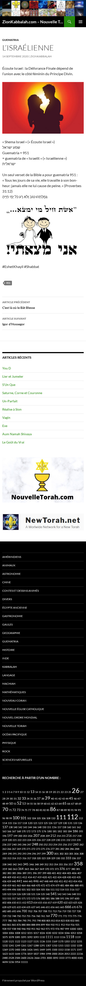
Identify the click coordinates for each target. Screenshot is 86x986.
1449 (42, 949)
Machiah (8, 683)
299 (44, 853)
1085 (17, 937)
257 (70, 844)
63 (56, 803)
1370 (11, 949)
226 (39, 839)
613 (30, 902)
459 (9, 885)
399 (44, 873)
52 (19, 803)
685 (9, 911)
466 (28, 885)
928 (4, 928)
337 (79, 858)
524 (14, 894)
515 (67, 889)
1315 (61, 945)
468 (33, 885)
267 (14, 848)
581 (48, 898)
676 (79, 907)
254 (55, 844)
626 (80, 902)
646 (43, 907)
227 (44, 839)
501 (24, 889)
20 (54, 792)
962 (38, 928)
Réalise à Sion (12, 409)
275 (43, 848)
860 (4, 924)
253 (50, 844)
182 (59, 831)
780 (10, 920)
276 (48, 848)
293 (24, 853)
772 (65, 915)
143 (25, 827)
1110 (42, 937)
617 (50, 902)
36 (34, 798)
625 (75, 902)
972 (52, 928)
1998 (48, 953)
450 (56, 881)
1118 (70, 937)
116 (15, 823)
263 (4, 848)
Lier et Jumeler (12, 376)
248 (35, 844)
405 (69, 873)
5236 (11, 961)
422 (55, 877)
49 (7, 803)
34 (28, 798)
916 (72, 924)
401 (54, 873)
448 (46, 881)
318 (34, 858)
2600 (23, 957)
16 (43, 791)
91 (72, 809)
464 (24, 885)
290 (10, 853)
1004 (5, 932)
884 (28, 924)
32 (19, 798)
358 (78, 863)
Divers (7, 599)
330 (58, 858)
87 (58, 810)
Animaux (8, 565)
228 (48, 839)
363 (15, 869)
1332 (73, 945)
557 (14, 898)
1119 (77, 937)
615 (40, 902)
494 (9, 889)
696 (19, 911)
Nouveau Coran (14, 700)
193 (81, 831)
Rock (6, 751)
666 (68, 906)
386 (19, 873)
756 (33, 915)
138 (10, 827)
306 (76, 853)
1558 (67, 949)
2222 (73, 953)
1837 (36, 953)
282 (62, 848)
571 (24, 898)
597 (72, 898)
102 (29, 818)
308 (81, 853)
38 (42, 798)
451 (61, 881)
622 (66, 902)
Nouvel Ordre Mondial (19, 717)
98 (7, 818)
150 (44, 827)
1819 (30, 953)
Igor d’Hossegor (14, 321)
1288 (36, 945)
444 (25, 881)
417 (35, 877)
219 (4, 840)
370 (47, 868)
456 (80, 881)
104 (34, 818)
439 (9, 881)
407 (79, 873)
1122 (17, 941)
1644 (17, 953)
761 (43, 915)
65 (64, 803)
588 (57, 898)
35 (31, 798)
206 (30, 836)
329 (53, 858)
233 (73, 839)
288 (77, 848)
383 (9, 873)
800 (44, 920)
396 (35, 873)
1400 (17, 949)
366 (32, 868)
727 (74, 911)
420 (44, 877)
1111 (49, 937)
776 (79, 915)
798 (39, 920)
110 (53, 818)
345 (25, 864)
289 (4, 853)
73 (18, 810)
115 (10, 823)
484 (67, 885)
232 (68, 839)
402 (59, 873)
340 (9, 864)
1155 (48, 941)
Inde (5, 658)
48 (3, 803)
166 (9, 831)
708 (45, 911)
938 (14, 928)
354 (56, 864)
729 (4, 915)
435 (79, 877)
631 (14, 907)
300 (49, 853)
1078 (11, 937)
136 (80, 823)
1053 (73, 932)
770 (53, 915)
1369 (5, 949)
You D (6, 368)
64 (60, 803)
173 (33, 831)
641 (38, 907)
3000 (49, 957)
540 (48, 894)
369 (41, 869)
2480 (5, 957)
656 (52, 907)
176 (44, 831)
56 (34, 803)
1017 (36, 932)
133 (75, 823)
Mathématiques (14, 692)
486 (72, 885)
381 (78, 868)
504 (38, 889)
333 (68, 858)
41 (56, 798)
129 (60, 823)
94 (75, 809)
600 (77, 898)
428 (64, 877)
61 (48, 803)
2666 (37, 957)
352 (46, 864)
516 (72, 889)
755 (28, 915)
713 (55, 911)
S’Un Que (8, 385)
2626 (30, 957)
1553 (61, 949)
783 (15, 920)
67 (72, 803)
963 (43, 928)
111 (61, 817)
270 (24, 848)
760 (38, 915)
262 (81, 844)
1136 (42, 941)
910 (52, 924)
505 (43, 889)
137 (5, 827)
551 (79, 894)
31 (15, 798)
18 (46, 791)
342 (15, 864)
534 (38, 894)
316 (24, 858)
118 (24, 823)
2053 (67, 953)
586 (52, 898)
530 (28, 894)
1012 (23, 932)
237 (9, 844)
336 (74, 858)
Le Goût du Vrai (13, 442)
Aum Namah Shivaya (17, 434)
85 (48, 809)
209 (48, 835)
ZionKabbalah (41, 56)
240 (14, 844)
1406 (23, 949)
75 (26, 809)
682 (4, 911)
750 (19, 915)
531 (33, 894)
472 (43, 885)
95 (79, 810)
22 (62, 792)
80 (37, 810)
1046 (67, 932)
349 (41, 864)
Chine (6, 582)
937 (9, 928)
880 (24, 924)
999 (67, 928)
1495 (48, 949)
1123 (23, 941)
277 (52, 848)
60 (45, 803)
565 (19, 898)
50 (11, 803)
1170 (61, 941)
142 (20, 827)
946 (24, 928)
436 (4, 881)
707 (40, 911)
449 (51, 881)
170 (24, 831)
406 (74, 873)
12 (28, 791)
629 (9, 907)
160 (69, 827)
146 (35, 827)
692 (14, 911)
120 (30, 823)
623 (70, 902)
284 (67, 848)
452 (66, 881)
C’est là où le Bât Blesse (18, 305)
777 (4, 920)
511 (52, 889)
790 (24, 920)
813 (53, 920)
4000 (74, 957)
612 (24, 902)
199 (15, 835)
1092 (30, 937)
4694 (5, 961)
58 (38, 803)
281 (57, 848)
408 (4, 877)
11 (24, 791)
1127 (30, 941)
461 (14, 885)
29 (7, 798)
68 (76, 803)
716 (59, 911)
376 (62, 869)
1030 (48, 932)
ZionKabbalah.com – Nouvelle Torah (33, 21)
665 (62, 907)
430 (69, 877)
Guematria (10, 40)
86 (53, 809)
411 (19, 877)
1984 (42, 953)
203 (25, 835)
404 (64, 873)
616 (45, 902)
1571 (73, 949)
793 (34, 920)
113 (81, 818)
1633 (11, 953)
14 (36, 791)
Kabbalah (9, 666)
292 (19, 853)
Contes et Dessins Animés (20, 590)
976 (57, 928)
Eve (4, 426)
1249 (17, 945)
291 (15, 853)
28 (4, 798)
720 (69, 911)
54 (28, 803)
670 (74, 907)
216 (69, 836)
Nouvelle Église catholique (23, 709)
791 (29, 920)
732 (9, 915)
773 (70, 915)
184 (70, 831)
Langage (8, 675)
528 (24, 894)
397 (39, 873)
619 (55, 902)
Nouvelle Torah (14, 726)
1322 (67, 945)
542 (59, 894)
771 (60, 915)
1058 (79, 932)
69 (79, 803)
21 (58, 792)
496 (14, 889)
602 (4, 902)
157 (59, 827)
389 (24, 873)
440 (14, 881)
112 (72, 817)
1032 (54, 932)
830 (68, 920)
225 (34, 839)
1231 (79, 941)
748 (14, 915)
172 (28, 831)
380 (73, 868)
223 (24, 839)
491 (81, 885)
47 (78, 798)
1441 (36, 949)
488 (77, 885)
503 (33, 889)
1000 (73, 928)
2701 (43, 957)
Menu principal (80, 21)
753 (24, 915)
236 (4, 844)
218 (79, 835)
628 (4, 907)
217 (74, 835)
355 (61, 864)
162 (79, 827)
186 (75, 831)
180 (49, 831)
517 (77, 889)
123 (40, 823)
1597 (79, 949)
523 (9, 894)
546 (69, 894)
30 (11, 798)
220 (10, 839)
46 (75, 798)
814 (58, 920)
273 (38, 848)
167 (14, 831)
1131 (36, 941)
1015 (30, 932)
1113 (56, 937)
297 (39, 853)
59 (41, 803)
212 (53, 836)
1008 (17, 932)
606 (9, 902)
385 (14, 873)
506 (48, 889)
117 (19, 823)
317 (29, 858)
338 (4, 864)
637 (33, 907)
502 (28, 889)
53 (24, 803)
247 (29, 844)
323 (44, 858)
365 (26, 869)
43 (63, 798)
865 (14, 924)
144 (30, 827)
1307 (48, 945)
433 (74, 877)
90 (68, 809)
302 (61, 853)
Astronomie (11, 573)
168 (19, 831)
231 (63, 839)
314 (14, 858)
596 (67, 898)
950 (28, 928)
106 (44, 818)
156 (54, 827)
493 (4, 889)
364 (21, 869)
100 (16, 817)
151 (49, 827)
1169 (54, 941)
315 (19, 858)
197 (10, 836)
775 (74, 915)
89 (65, 809)
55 (31, 803)
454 (75, 881)
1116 (62, 937)
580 (43, 898)
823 (63, 920)
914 (68, 924)
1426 (30, 949)
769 (48, 915)
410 (14, 877)
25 (69, 791)
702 (30, 911)
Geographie (11, 633)
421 (50, 877)
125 (46, 823)
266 (9, 848)
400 (49, 873)
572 (28, 898)
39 (47, 797)
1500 (54, 949)
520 (4, 894)
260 (76, 844)
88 (62, 809)
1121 (11, 941)
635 (28, 907)
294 (29, 853)
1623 (5, 953)
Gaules (7, 624)
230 (58, 839)
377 (68, 869)
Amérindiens (11, 557)
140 (15, 827)
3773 (68, 957)
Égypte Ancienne (14, 607)
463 (19, 885)
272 (33, 848)
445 (30, 881)
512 (57, 889)
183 (65, 831)
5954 (17, 961)
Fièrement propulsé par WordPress (23, 980)
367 (37, 868)
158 (64, 827)
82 (44, 809)
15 (40, 791)
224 (29, 839)
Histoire (8, 650)
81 (41, 809)
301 (56, 853)
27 (81, 792)
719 (64, 911)
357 (70, 864)
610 (14, 902)
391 (29, 873)
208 (42, 835)
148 (39, 827)
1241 (11, 945)
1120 (5, 941)
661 (57, 907)
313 (9, 858)
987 (62, 928)
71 (10, 809)
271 (28, 848)
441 (19, 881)
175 (39, 831)
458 (4, 885)
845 (77, 920)
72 (14, 810)
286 (72, 848)
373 (57, 868)
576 (38, 898)
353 (51, 864)
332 (63, 858)
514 (62, 889)
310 (4, 858)
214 (59, 835)
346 (31, 864)
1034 (61, 932)
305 (71, 853)
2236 (80, 953)
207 (36, 835)
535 (43, 894)
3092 (55, 957)
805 (48, 920)
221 (15, 839)
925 (77, 924)
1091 (23, 937)
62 (52, 803)
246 (24, 844)
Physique (9, 743)
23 (66, 792)
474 (52, 885)
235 (79, 839)
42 (59, 798)
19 (50, 791)
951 (8, 282)
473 (48, 885)
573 (33, 898)
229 (53, 839)
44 (67, 798)
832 (72, 920)
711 (50, 911)
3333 (61, 957)
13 (32, 791)
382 (4, 873)
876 (19, 924)
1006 (11, 932)
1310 (54, 945)
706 (35, 911)
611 (19, 902)
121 (35, 823)
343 (19, 864)
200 (20, 835)
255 (60, 844)
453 (70, 881)
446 (36, 881)
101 (23, 818)
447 (41, 881)
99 (10, 818)
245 (19, 844)
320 (39, 858)
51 (15, 803)
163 (4, 831)
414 (30, 877)
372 (52, 868)
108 (48, 818)
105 (39, 818)
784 (19, 920)
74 (22, 809)
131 (70, 823)
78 (33, 810)
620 (60, 902)
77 (29, 809)
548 (74, 894)
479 (57, 885)
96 (3, 818)
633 (19, 907)
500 (19, 889)
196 (4, 835)
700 (24, 911)
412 (24, 877)
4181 (80, 957)
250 (41, 844)
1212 (73, 941)
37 (39, 798)
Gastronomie (12, 616)
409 (9, 877)
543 (64, 894)
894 (38, 924)
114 (4, 823)
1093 (36, 937)
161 (74, 827)
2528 (11, 957)
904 (48, 924)
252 (46, 844)
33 (24, 798)
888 (33, 924)
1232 (5, 945)
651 (48, 907)
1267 (30, 945)
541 (53, 893)
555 (9, 898)
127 (55, 823)
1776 (23, 953)
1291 (42, 945)
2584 (17, 957)
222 (19, 839)
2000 (54, 953)
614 (35, 902)
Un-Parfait (9, 401)
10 (21, 792)
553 (4, 898)
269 (19, 848)
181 (55, 831)
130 (65, 823)
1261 (23, 945)
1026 (42, 932)
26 (76, 790)
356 (66, 864)
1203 (67, 941)
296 (34, 853)
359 (4, 869)
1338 (79, 945)
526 (19, 894)
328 (48, 858)
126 (50, 823)
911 (57, 924)
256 (65, 844)
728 (79, 911)
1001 (79, 928)
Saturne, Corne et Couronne (22, 393)
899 (43, 924)
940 (19, 928)
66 (68, 803)
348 (37, 864)
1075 (5, 937)
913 (63, 924)
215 (63, 835)
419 (39, 877)
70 (5, 809)
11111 (24, 961)
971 (48, 928)
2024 (61, 953)
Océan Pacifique (14, 734)
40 (52, 798)
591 (62, 898)
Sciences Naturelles (17, 759)
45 (71, 798)
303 (66, 853)
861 (9, 924)
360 (10, 868)
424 (59, 877)
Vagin (6, 417)
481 (62, 885)
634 (24, 907)
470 (38, 885)
